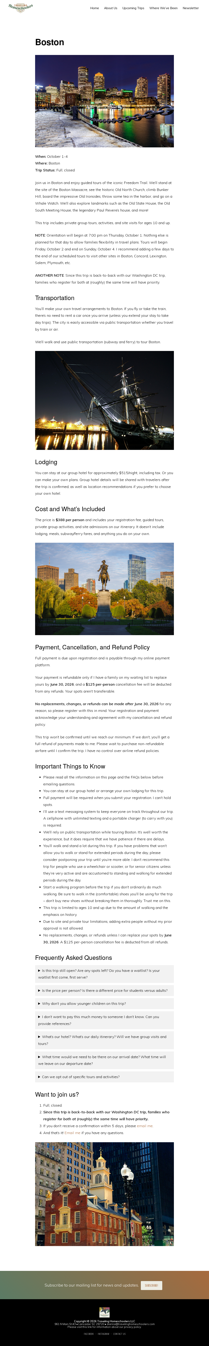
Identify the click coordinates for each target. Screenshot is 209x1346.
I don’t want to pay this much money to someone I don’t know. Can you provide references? (98, 1020)
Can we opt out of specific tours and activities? (80, 1076)
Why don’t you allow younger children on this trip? (84, 1003)
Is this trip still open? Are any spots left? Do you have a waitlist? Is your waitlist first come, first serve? (99, 974)
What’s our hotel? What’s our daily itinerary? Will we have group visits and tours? (102, 1040)
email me (145, 1125)
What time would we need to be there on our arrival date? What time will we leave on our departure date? (102, 1060)
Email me (72, 1132)
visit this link (84, 1326)
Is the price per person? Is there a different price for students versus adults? (104, 990)
